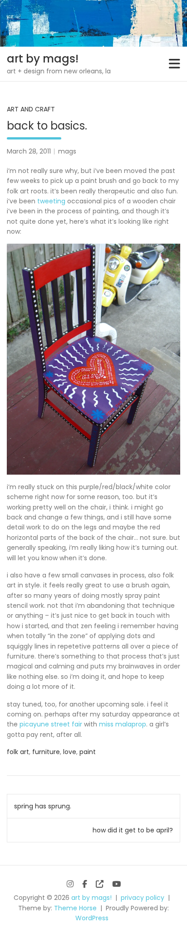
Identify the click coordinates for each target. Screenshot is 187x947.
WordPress (91, 918)
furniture (46, 751)
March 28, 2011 (29, 151)
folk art (18, 751)
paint (87, 751)
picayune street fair (51, 724)
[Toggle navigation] (174, 63)
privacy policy (142, 897)
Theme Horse (75, 908)
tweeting (51, 201)
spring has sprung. (42, 806)
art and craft (31, 109)
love (69, 751)
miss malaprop (122, 724)
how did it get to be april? (133, 830)
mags (67, 151)
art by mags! (43, 58)
